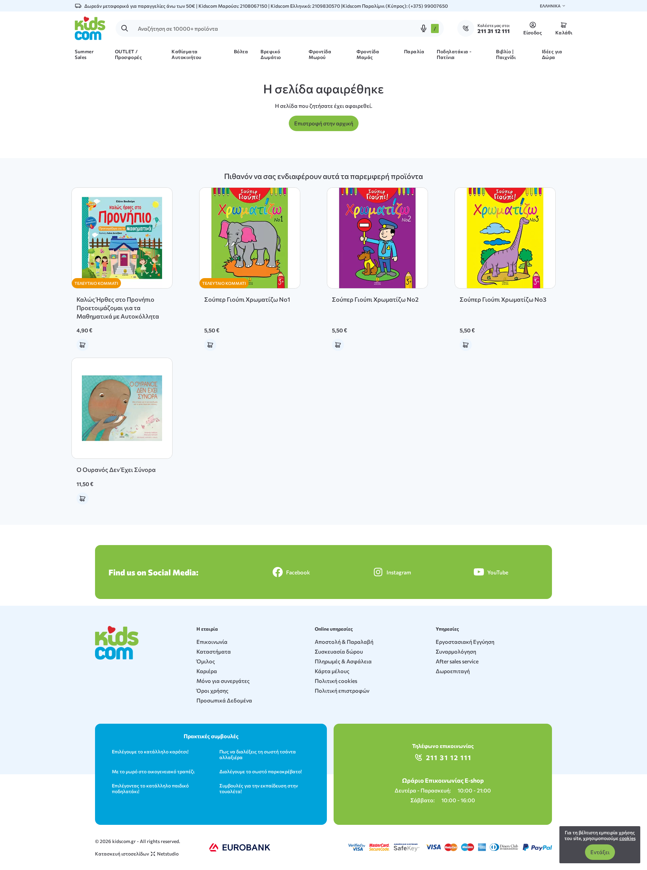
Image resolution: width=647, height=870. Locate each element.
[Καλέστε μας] (467, 28)
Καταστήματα (213, 651)
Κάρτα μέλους (332, 671)
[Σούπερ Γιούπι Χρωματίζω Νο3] (505, 238)
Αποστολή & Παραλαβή (344, 641)
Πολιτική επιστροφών (342, 690)
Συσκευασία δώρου (339, 651)
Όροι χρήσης (212, 690)
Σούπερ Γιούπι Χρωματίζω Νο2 (375, 299)
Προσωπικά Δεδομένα (224, 700)
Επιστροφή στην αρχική (323, 123)
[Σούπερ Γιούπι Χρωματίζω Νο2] (377, 238)
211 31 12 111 (448, 757)
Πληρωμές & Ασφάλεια (343, 661)
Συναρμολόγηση (456, 651)
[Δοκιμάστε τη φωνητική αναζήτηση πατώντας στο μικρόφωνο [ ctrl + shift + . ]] (424, 28)
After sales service (457, 661)
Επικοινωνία (211, 641)
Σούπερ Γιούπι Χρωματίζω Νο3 (503, 299)
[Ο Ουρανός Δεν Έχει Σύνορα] (122, 408)
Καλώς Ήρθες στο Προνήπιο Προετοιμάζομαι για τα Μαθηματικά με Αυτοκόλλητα (117, 308)
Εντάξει (600, 852)
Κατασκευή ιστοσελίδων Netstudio (137, 854)
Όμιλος (205, 661)
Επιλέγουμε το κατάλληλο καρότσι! (150, 751)
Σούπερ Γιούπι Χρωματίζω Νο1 (247, 299)
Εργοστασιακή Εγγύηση (465, 641)
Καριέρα (206, 671)
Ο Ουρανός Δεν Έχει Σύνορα (116, 469)
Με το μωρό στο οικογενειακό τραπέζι (153, 771)
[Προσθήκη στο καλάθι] (82, 345)
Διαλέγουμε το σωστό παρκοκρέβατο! (260, 771)
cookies (627, 838)
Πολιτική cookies (336, 681)
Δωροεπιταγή (453, 671)
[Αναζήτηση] (125, 28)
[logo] (90, 28)
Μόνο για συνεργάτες (223, 681)
